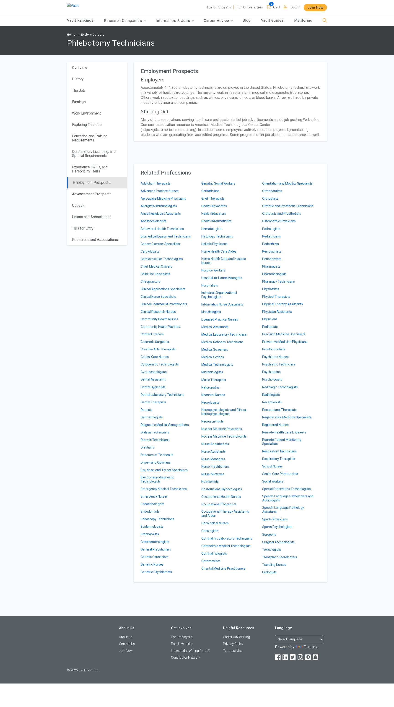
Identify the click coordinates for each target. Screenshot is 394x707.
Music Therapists (213, 380)
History (78, 79)
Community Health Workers (160, 327)
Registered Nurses (275, 425)
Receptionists (272, 402)
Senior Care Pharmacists (280, 474)
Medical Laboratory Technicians (224, 334)
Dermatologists (152, 417)
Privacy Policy (233, 644)
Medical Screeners (214, 349)
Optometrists (210, 561)
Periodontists (271, 259)
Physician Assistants (277, 311)
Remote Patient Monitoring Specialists (281, 442)
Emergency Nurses (154, 496)
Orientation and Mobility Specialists (287, 183)
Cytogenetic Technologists (160, 364)
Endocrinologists (152, 504)
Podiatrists (270, 327)
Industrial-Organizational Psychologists (219, 295)
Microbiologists (212, 372)
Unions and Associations (91, 217)
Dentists (147, 410)
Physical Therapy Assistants (282, 304)
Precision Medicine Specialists (283, 334)
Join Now (315, 7)
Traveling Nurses (274, 564)
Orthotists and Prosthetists (281, 213)
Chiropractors (150, 281)
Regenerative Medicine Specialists (286, 417)
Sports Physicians (275, 519)
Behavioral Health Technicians (162, 229)
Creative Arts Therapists (158, 349)
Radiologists (271, 395)
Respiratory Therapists (278, 459)
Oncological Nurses (215, 523)
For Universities (250, 7)
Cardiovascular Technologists (162, 259)
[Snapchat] (316, 657)
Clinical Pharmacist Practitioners (164, 304)
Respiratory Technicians (279, 451)
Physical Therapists (276, 296)
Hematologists (211, 229)
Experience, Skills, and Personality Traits (90, 169)
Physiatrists (270, 289)
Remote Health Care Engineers (284, 432)
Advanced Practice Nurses (160, 191)
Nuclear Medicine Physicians (221, 429)
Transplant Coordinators (279, 557)
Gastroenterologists (155, 542)
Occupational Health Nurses (221, 496)
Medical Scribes (212, 357)
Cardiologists (150, 251)
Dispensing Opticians (156, 462)
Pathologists (271, 229)
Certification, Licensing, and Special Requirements (94, 153)
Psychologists (272, 379)
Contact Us (127, 644)
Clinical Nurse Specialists (158, 296)
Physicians (269, 319)
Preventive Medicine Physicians (284, 342)
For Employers (219, 7)
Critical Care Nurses (155, 357)
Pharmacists (271, 266)
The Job (78, 90)
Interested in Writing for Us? (190, 650)
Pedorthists (270, 244)
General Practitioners (156, 549)
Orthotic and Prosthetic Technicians (287, 206)
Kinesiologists (211, 312)
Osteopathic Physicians (279, 221)
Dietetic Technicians (155, 440)
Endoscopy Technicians (157, 519)
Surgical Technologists (278, 542)
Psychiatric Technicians (279, 364)
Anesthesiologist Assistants (161, 213)
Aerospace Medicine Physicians (163, 198)
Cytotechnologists (154, 372)
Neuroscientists (212, 421)
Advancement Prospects (91, 194)
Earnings (79, 102)
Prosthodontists (273, 349)
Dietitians (147, 447)
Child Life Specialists (155, 274)
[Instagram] (301, 657)
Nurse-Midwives (212, 474)
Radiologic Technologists (280, 387)
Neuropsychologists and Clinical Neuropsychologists (223, 412)
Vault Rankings (80, 20)
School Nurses (272, 466)
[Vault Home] (73, 5)
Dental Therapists (153, 402)
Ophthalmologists (214, 553)
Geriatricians (210, 191)
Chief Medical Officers (156, 266)
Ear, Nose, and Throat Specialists (164, 470)
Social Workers (272, 481)
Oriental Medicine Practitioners (223, 568)
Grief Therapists (213, 198)
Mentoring (303, 20)
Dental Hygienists (153, 387)
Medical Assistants (214, 327)
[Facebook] (278, 657)
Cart (276, 7)
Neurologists (210, 402)
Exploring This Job (87, 125)
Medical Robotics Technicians (222, 342)
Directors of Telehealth (157, 455)
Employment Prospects (91, 182)
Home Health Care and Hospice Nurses (223, 261)
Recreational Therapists (279, 410)
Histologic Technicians (217, 236)
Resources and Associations (95, 239)
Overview (79, 67)
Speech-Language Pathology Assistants (283, 510)
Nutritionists (210, 481)
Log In (295, 7)
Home (71, 34)
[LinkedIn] (286, 657)
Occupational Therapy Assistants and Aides (225, 513)
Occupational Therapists (218, 504)
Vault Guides (272, 20)
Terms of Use (232, 650)
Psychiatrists (271, 372)
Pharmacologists (274, 274)
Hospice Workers (213, 270)
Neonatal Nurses (213, 395)
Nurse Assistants (213, 451)
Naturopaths (210, 387)
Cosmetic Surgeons (155, 342)
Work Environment (86, 113)
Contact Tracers (152, 334)
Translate (311, 647)
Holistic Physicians (214, 244)
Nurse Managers (213, 459)
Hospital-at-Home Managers (221, 278)
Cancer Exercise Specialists (160, 244)
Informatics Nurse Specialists (222, 304)
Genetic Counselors (154, 557)
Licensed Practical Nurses (219, 319)
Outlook (78, 205)
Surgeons (269, 534)
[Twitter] (293, 657)
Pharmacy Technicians (278, 281)
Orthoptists (270, 198)
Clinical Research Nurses (158, 311)
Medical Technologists (217, 364)
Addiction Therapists (156, 183)
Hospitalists (209, 285)
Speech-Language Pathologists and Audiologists (288, 498)
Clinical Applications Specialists (163, 289)
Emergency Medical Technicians (164, 489)
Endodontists (150, 511)
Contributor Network (185, 657)
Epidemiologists (152, 526)
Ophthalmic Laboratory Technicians (226, 538)
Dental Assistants (153, 379)
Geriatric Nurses (152, 564)
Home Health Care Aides (218, 251)
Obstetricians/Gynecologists (221, 489)
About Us (125, 637)
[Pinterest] (308, 657)
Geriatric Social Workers (218, 183)
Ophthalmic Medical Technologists (226, 546)
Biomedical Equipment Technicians (166, 236)
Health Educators (213, 213)
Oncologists (209, 531)
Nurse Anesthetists (215, 444)
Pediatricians (271, 236)
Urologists (269, 572)
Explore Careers (92, 34)
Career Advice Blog (236, 637)
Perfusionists (271, 251)
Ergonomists (150, 534)
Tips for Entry (82, 228)
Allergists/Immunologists (159, 206)
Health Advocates (214, 206)
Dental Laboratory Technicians (162, 395)
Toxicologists (271, 549)
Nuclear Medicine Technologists (224, 436)
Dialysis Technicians (155, 432)
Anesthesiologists (153, 221)
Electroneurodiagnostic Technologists (157, 479)
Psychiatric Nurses (275, 357)
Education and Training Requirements (89, 138)
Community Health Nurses (159, 319)
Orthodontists (272, 191)
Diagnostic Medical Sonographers (165, 425)
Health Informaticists (216, 221)
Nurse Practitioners (215, 466)
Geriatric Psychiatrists (156, 572)
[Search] (325, 20)
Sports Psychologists (277, 527)
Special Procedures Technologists (286, 489)
